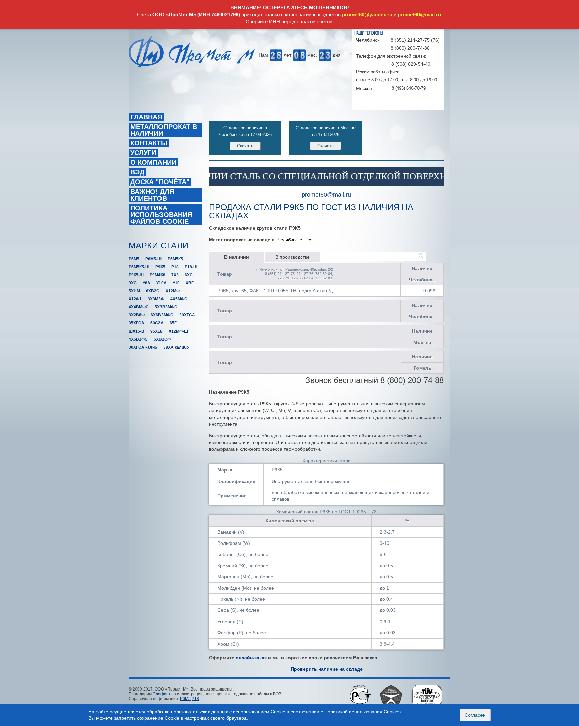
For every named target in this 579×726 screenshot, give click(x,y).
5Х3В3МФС (166, 307)
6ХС (189, 275)
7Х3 (175, 275)
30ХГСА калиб (143, 347)
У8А (146, 283)
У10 (176, 283)
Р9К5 (160, 267)
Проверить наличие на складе (327, 669)
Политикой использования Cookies (362, 711)
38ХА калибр (176, 347)
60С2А (157, 323)
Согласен (475, 715)
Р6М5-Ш (153, 259)
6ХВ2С (152, 291)
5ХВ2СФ (162, 339)
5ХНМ (134, 291)
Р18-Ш (191, 267)
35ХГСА (136, 323)
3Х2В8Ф (137, 315)
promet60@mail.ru (419, 14)
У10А (161, 283)
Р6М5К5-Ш (139, 267)
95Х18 (156, 331)
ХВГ (190, 283)
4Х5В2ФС (138, 339)
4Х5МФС (178, 299)
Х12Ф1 (135, 299)
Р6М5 (134, 259)
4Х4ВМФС (139, 307)
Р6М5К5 (175, 259)
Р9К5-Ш (136, 275)
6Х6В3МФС (162, 315)
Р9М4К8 (157, 275)
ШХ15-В (136, 331)
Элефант (162, 694)
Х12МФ (173, 291)
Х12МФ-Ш (178, 331)
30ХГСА (187, 315)
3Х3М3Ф (156, 299)
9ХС (133, 283)
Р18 (175, 267)
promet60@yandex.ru (367, 14)
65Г (173, 323)
